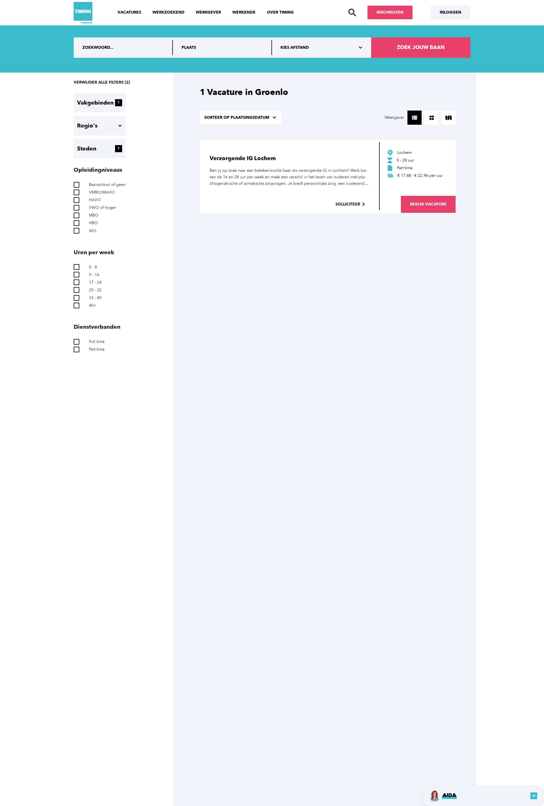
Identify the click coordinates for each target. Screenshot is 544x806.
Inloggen (450, 12)
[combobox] (222, 47)
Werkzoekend (168, 12)
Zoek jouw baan (421, 47)
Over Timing (280, 12)
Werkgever (208, 12)
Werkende (244, 12)
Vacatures (129, 12)
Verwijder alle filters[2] (102, 82)
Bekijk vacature (428, 204)
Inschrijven (390, 12)
